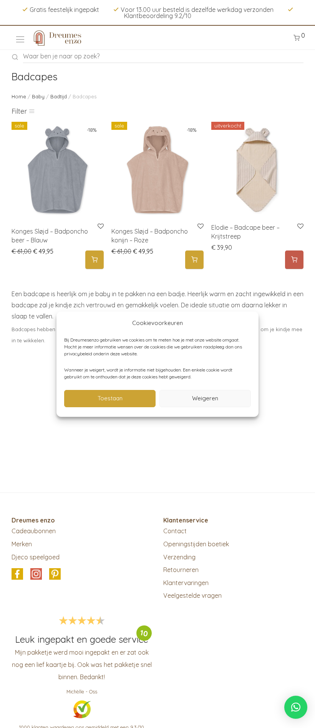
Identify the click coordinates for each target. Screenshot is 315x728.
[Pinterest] (55, 575)
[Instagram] (36, 575)
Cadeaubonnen (34, 531)
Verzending (179, 557)
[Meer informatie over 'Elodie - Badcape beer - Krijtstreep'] (294, 259)
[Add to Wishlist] (299, 226)
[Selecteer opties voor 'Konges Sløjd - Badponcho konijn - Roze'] (194, 259)
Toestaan (110, 398)
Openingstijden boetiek (196, 544)
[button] (295, 707)
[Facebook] (17, 575)
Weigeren (205, 398)
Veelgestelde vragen (192, 595)
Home (19, 96)
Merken (22, 544)
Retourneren (181, 570)
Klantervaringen (186, 583)
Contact (175, 531)
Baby (38, 96)
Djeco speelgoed (36, 557)
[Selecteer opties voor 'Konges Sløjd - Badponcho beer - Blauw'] (94, 259)
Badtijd (58, 96)
